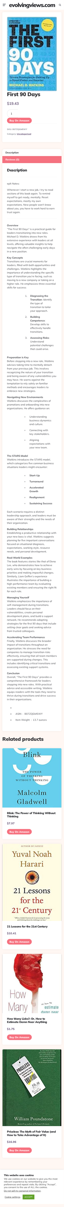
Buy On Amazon (19, 120)
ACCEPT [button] (28, 1197)
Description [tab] (12, 152)
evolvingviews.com (32, 5)
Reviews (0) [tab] (12, 159)
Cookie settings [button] (12, 1197)
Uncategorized (24, 134)
